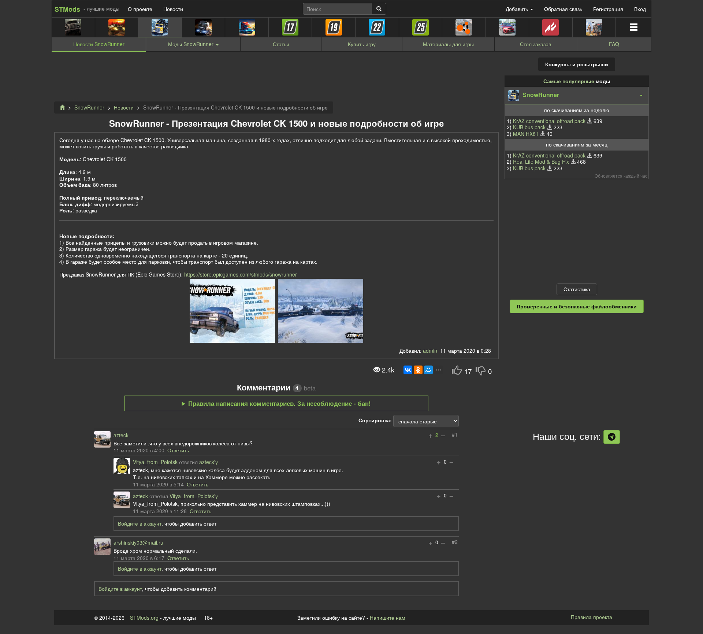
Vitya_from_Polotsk (155, 462)
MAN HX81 (526, 133)
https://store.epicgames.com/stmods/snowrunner (240, 274)
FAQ (614, 44)
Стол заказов (535, 44)
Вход (640, 8)
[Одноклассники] (418, 370)
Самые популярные (568, 81)
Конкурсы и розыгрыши (576, 64)
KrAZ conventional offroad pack (549, 121)
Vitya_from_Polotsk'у (194, 496)
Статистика (576, 289)
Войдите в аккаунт (139, 523)
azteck (121, 435)
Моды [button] (190, 44)
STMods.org (144, 617)
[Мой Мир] (428, 370)
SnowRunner (89, 107)
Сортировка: (375, 420)
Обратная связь (563, 8)
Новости (173, 8)
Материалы (448, 44)
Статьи (281, 44)
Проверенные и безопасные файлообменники (577, 306)
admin (430, 350)
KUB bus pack (529, 127)
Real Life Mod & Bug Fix (541, 161)
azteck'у (208, 462)
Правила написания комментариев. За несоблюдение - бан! (279, 403)
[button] (577, 95)
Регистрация (608, 8)
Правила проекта (591, 616)
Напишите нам (387, 617)
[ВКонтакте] (407, 370)
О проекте (140, 8)
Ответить (178, 450)
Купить (362, 44)
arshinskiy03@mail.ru (138, 543)
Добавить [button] (517, 8)
